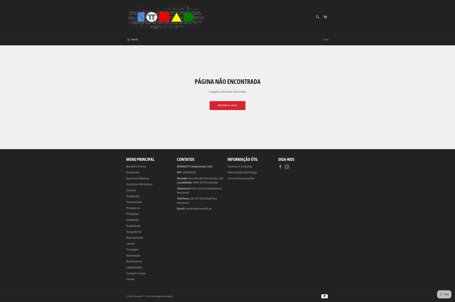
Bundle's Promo (136, 166)
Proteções (132, 214)
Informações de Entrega (242, 172)
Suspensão (133, 196)
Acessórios (132, 172)
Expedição (132, 220)
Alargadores (133, 232)
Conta (326, 39)
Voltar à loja (227, 105)
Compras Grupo (136, 273)
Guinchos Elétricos (137, 178)
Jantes (130, 244)
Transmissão (134, 202)
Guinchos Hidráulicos (139, 184)
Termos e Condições (240, 166)
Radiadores (133, 226)
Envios (130, 279)
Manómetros (134, 261)
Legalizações (134, 267)
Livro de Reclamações (241, 178)
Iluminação (133, 255)
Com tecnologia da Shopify (159, 296)
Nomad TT (140, 296)
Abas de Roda (134, 238)
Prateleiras (133, 208)
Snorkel (131, 190)
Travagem (132, 249)
